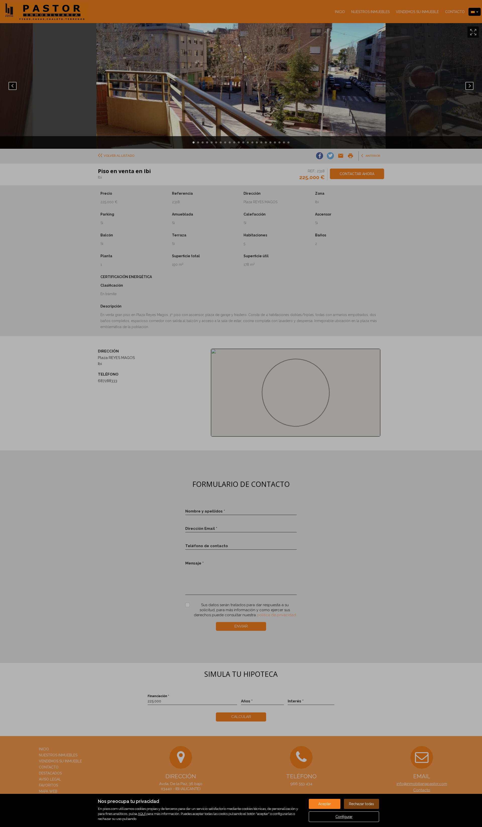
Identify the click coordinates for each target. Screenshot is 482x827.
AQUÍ (142, 814)
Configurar (343, 817)
